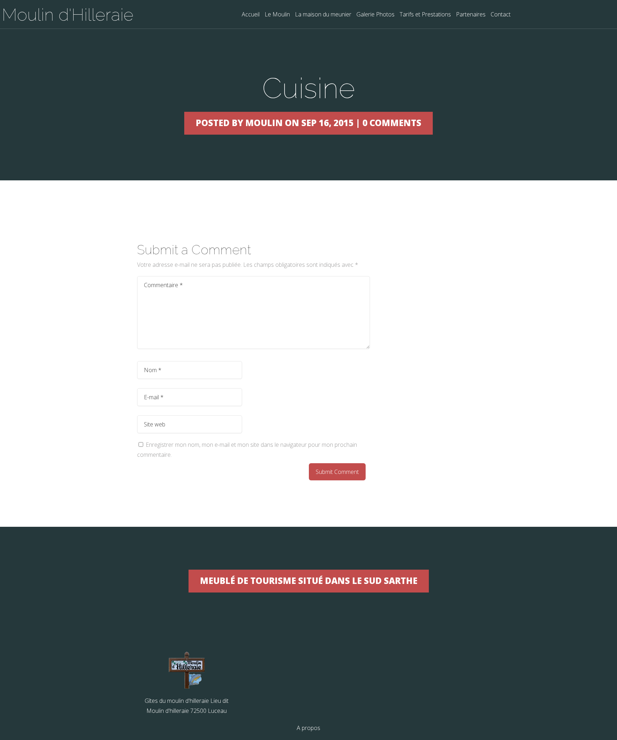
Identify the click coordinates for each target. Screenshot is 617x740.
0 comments (391, 123)
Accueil (251, 14)
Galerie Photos (375, 14)
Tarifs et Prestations (425, 14)
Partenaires (471, 14)
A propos (308, 728)
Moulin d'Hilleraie (68, 14)
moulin (264, 123)
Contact (501, 14)
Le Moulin (277, 14)
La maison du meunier (323, 14)
